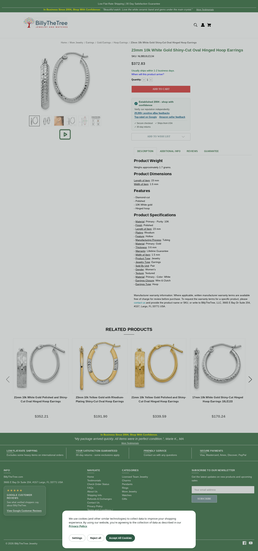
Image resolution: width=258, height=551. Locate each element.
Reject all (95, 538)
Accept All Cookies (120, 538)
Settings (77, 538)
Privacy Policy (78, 526)
